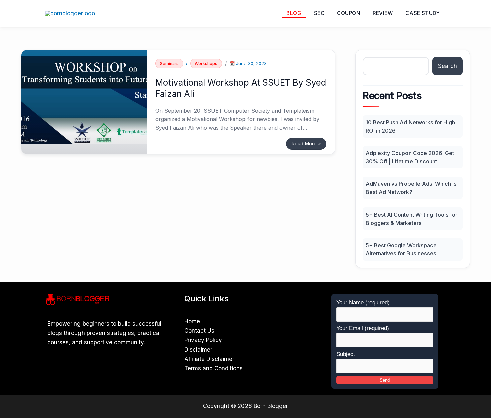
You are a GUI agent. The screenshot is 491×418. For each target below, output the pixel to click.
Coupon (348, 13)
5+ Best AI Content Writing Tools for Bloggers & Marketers (411, 218)
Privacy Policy (203, 340)
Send (385, 380)
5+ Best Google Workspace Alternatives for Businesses (401, 249)
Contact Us (199, 330)
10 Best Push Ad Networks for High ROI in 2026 (410, 126)
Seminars (169, 63)
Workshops (206, 63)
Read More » (306, 142)
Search (447, 66)
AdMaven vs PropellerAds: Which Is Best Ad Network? (411, 187)
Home (192, 321)
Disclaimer (198, 349)
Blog (293, 13)
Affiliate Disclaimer (209, 359)
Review (383, 13)
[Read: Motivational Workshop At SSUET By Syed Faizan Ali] (84, 96)
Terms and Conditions (213, 368)
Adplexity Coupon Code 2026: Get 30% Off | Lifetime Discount (410, 157)
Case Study (422, 13)
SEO (319, 13)
